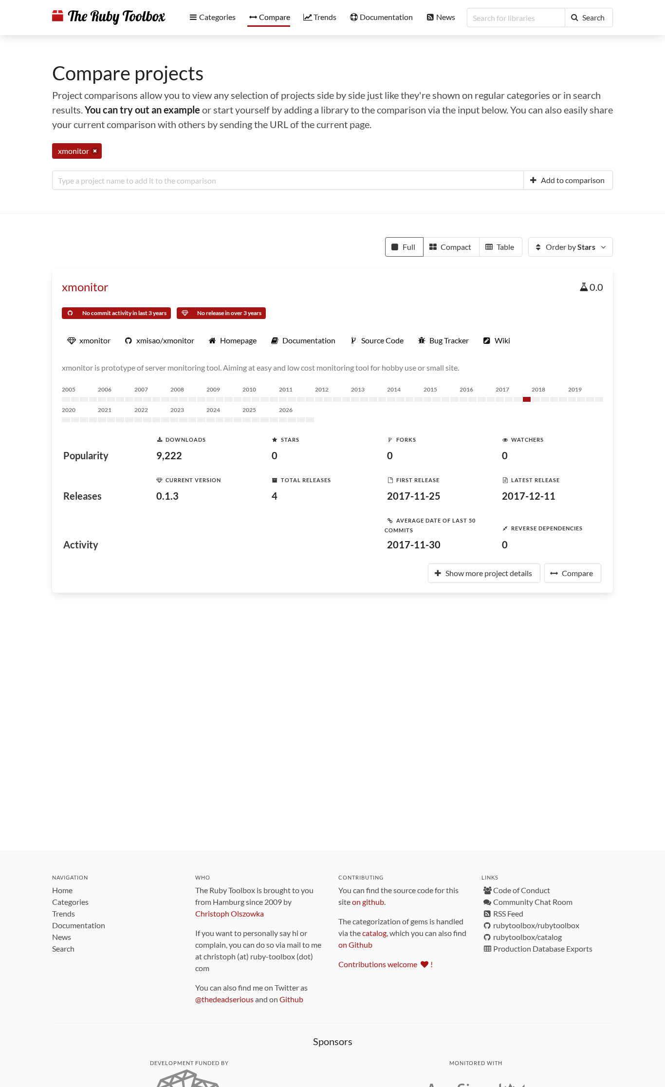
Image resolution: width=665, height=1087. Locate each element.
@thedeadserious (224, 999)
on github (368, 901)
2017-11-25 (414, 496)
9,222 (169, 455)
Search (63, 948)
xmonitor (85, 287)
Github (291, 999)
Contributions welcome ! (385, 964)
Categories (70, 901)
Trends (63, 913)
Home (62, 890)
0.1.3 (167, 496)
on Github (355, 944)
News (61, 936)
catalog (374, 932)
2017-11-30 (414, 544)
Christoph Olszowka (229, 913)
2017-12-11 (528, 496)
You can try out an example (142, 109)
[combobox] (288, 180)
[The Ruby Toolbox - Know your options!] (108, 17)
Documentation (78, 925)
